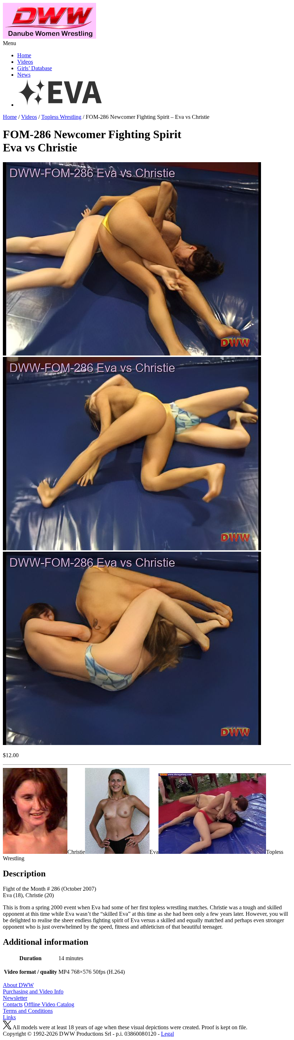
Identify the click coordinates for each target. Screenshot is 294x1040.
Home (24, 55)
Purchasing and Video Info (33, 991)
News (23, 75)
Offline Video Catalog (49, 1004)
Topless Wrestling (61, 117)
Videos (25, 62)
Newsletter (15, 998)
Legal (167, 1034)
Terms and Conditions (28, 1011)
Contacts (13, 1004)
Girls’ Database (34, 68)
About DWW (18, 985)
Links (9, 1017)
